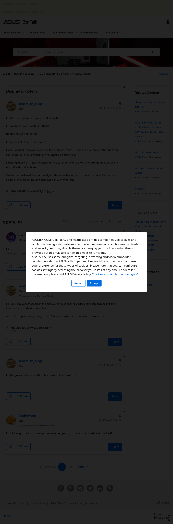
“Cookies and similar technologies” (115, 274)
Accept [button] (94, 283)
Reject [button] (78, 283)
